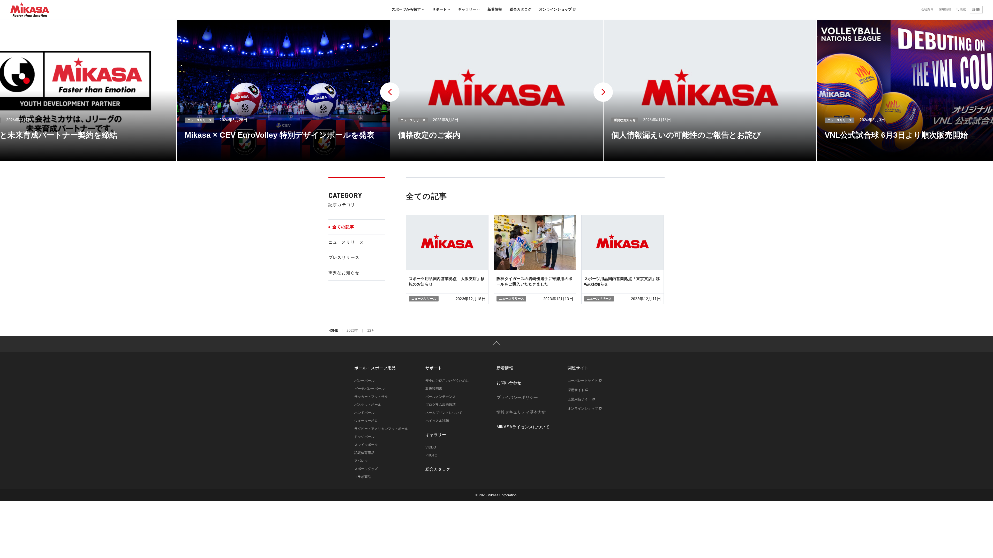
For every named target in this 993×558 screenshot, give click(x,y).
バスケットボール (367, 405)
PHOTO (431, 455)
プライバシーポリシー (517, 397)
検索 (963, 9)
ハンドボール (364, 413)
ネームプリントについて (443, 413)
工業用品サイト (580, 399)
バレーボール (364, 381)
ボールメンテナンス (440, 397)
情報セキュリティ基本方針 (521, 412)
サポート (440, 9)
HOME (333, 330)
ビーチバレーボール (369, 389)
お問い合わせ (508, 383)
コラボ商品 (362, 477)
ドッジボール (364, 437)
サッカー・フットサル (371, 397)
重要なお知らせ (343, 272)
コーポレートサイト (583, 381)
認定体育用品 (364, 453)
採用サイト (576, 390)
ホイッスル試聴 (437, 421)
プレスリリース (343, 257)
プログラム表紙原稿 (440, 405)
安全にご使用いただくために (447, 381)
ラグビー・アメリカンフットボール (381, 429)
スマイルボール (366, 445)
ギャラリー (467, 9)
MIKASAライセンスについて (523, 427)
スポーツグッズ (366, 469)
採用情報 (945, 9)
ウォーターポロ (366, 421)
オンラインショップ (556, 9)
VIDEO (430, 447)
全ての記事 (343, 227)
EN (977, 9)
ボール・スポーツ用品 (375, 368)
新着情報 (494, 9)
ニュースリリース (346, 242)
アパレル (361, 461)
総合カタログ (520, 9)
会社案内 (927, 9)
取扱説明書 (433, 389)
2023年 (352, 330)
